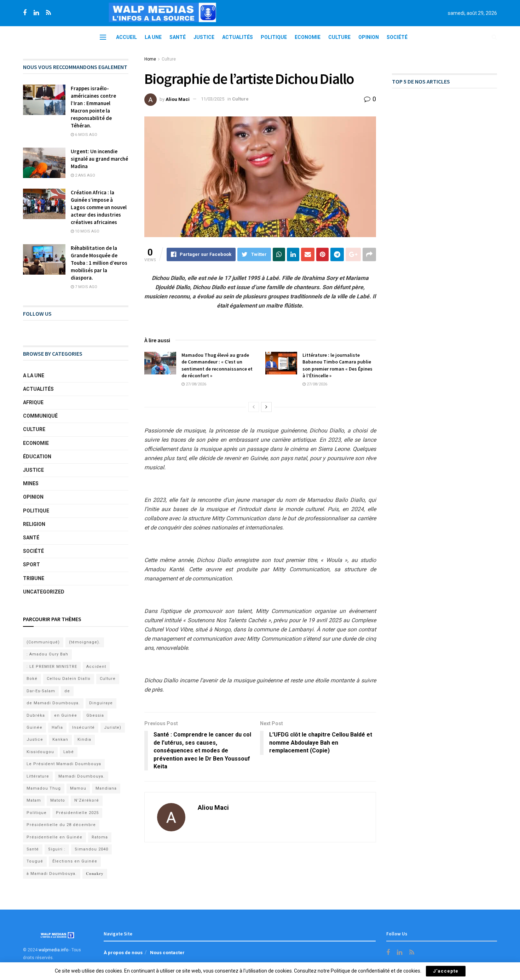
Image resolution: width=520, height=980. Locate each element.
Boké (32, 678)
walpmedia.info (53, 949)
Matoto (57, 800)
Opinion (368, 37)
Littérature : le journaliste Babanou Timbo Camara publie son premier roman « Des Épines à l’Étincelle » (337, 365)
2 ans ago (84, 175)
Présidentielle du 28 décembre (61, 825)
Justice (203, 37)
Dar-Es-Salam (41, 691)
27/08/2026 (195, 384)
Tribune (33, 578)
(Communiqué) (43, 642)
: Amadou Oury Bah (47, 654)
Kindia (84, 739)
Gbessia (95, 715)
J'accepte (445, 971)
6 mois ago (85, 134)
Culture (339, 37)
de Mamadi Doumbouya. (53, 703)
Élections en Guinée (74, 861)
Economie (307, 37)
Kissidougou (40, 752)
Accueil (126, 37)
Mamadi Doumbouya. (81, 776)
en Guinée (65, 715)
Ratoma (100, 837)
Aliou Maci (178, 99)
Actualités (237, 37)
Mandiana (106, 788)
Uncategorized (43, 592)
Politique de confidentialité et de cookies (375, 971)
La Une (153, 37)
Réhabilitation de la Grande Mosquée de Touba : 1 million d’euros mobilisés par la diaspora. (99, 263)
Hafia (57, 727)
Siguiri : (56, 849)
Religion (34, 524)
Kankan (60, 739)
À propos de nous (123, 952)
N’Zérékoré (86, 800)
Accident (96, 666)
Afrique (33, 402)
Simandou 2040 (91, 849)
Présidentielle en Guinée (54, 837)
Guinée (34, 727)
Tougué (35, 861)
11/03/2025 (212, 99)
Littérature (38, 776)
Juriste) (112, 727)
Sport (31, 564)
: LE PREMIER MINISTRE (52, 666)
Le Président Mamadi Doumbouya (64, 764)
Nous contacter (167, 952)
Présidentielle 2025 (77, 812)
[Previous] (253, 407)
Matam (34, 800)
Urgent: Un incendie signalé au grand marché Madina (99, 159)
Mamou (78, 788)
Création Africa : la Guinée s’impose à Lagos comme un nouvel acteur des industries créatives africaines (99, 207)
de (67, 691)
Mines (31, 483)
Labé (68, 752)
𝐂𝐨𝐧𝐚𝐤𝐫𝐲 (95, 873)
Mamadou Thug (44, 788)
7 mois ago (85, 287)
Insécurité (83, 727)
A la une (33, 375)
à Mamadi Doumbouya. (52, 873)
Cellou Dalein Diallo (69, 678)
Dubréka (36, 715)
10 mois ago (86, 231)
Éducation (37, 456)
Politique (274, 37)
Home (150, 59)
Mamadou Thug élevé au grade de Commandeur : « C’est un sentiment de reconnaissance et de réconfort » (217, 365)
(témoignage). (84, 642)
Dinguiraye (101, 703)
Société (397, 37)
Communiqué (40, 416)
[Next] (266, 407)
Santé (177, 37)
